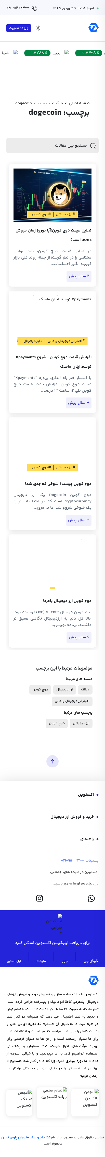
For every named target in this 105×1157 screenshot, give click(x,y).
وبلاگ (85, 689)
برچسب (44, 103)
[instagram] (39, 898)
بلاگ (59, 103)
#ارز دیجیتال (65, 214)
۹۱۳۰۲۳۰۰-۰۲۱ (72, 861)
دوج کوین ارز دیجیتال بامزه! (67, 601)
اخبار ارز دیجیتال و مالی (72, 701)
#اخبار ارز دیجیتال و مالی (66, 341)
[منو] (79, 28)
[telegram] (65, 898)
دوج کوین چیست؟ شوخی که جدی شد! (58, 484)
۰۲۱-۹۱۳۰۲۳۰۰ (17, 8)
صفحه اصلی (79, 103)
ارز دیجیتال (64, 689)
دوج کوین (40, 689)
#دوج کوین (41, 214)
